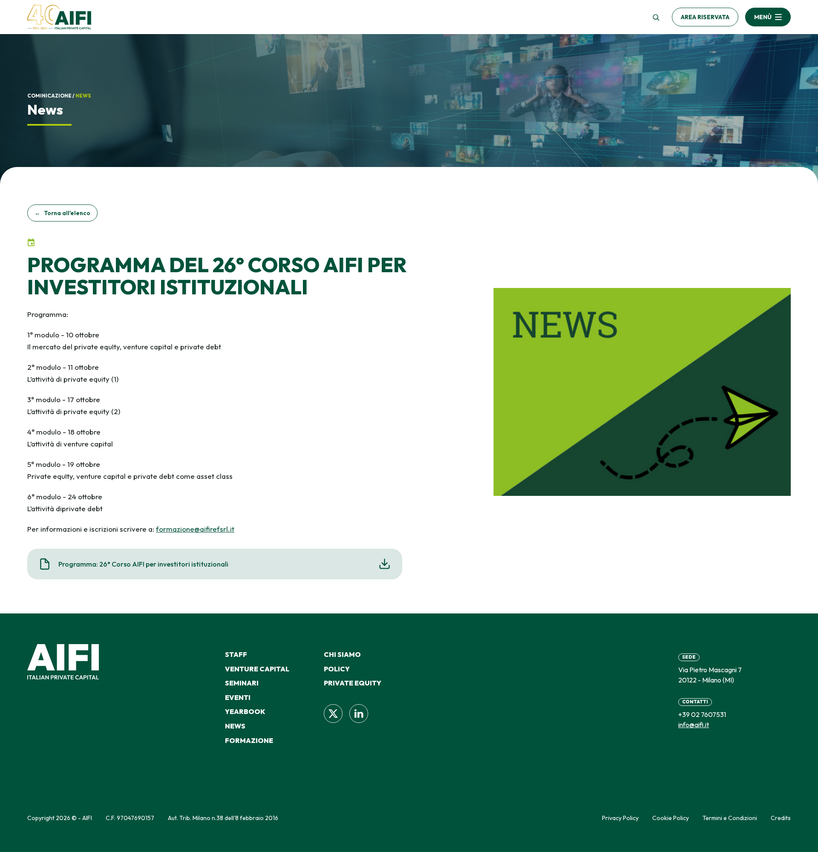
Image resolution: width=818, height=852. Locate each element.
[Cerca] (655, 17)
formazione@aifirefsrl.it (195, 528)
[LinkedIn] (358, 713)
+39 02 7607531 (702, 714)
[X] (333, 713)
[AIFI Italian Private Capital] (59, 17)
